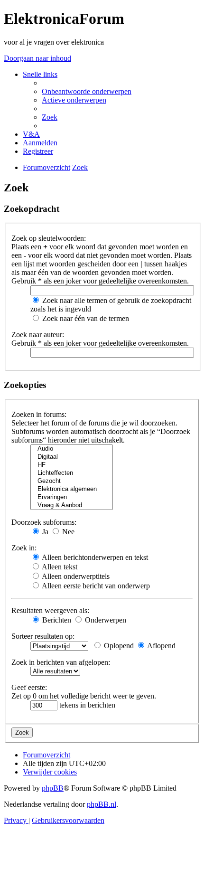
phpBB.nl (101, 804)
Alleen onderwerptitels (75, 576)
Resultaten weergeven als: (50, 610)
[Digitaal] (71, 457)
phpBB (53, 788)
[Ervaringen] (71, 497)
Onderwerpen (104, 620)
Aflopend (161, 646)
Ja (44, 532)
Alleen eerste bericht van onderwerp (95, 586)
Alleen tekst (58, 567)
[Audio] (71, 449)
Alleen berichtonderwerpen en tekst (94, 557)
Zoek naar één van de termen (84, 318)
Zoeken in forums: (38, 414)
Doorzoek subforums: (43, 522)
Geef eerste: (29, 687)
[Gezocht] (71, 481)
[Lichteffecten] (71, 473)
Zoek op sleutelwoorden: (48, 238)
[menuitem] (86, 91)
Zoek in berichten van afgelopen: (60, 662)
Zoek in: (24, 548)
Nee (67, 532)
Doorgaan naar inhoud (37, 58)
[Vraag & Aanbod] (71, 505)
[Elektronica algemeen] (71, 489)
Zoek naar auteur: (37, 335)
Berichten (55, 620)
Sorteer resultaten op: (42, 636)
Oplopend (118, 646)
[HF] (71, 465)
